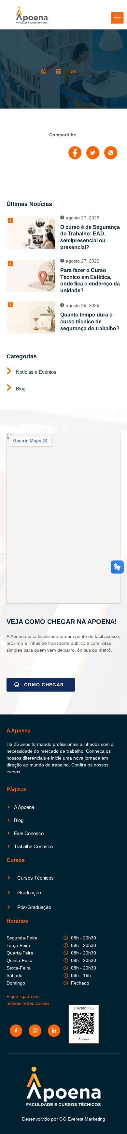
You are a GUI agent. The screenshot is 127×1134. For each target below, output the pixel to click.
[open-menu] (117, 18)
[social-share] (74, 152)
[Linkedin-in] (54, 1030)
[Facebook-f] (16, 1030)
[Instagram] (35, 1030)
